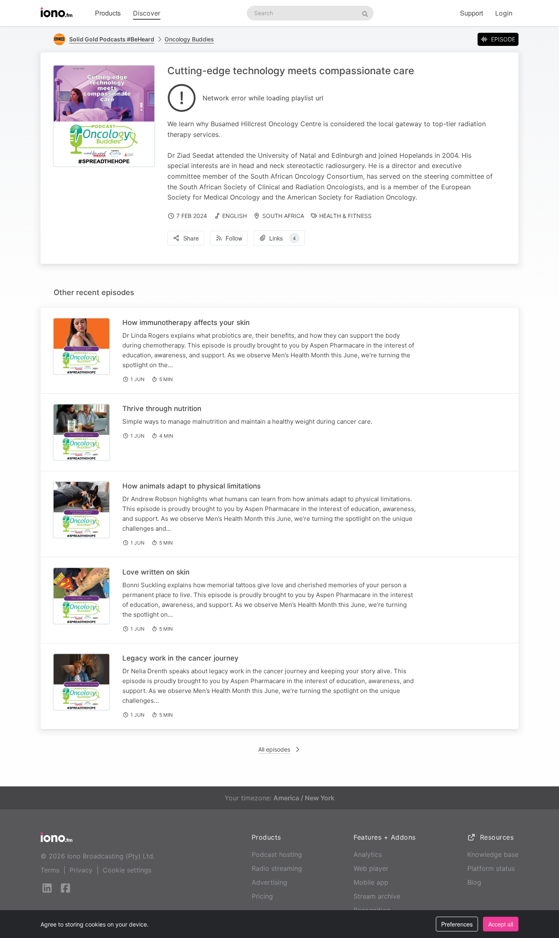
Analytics (368, 854)
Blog (474, 882)
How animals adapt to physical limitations (191, 486)
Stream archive (377, 896)
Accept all (500, 924)
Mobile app (371, 882)
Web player (371, 868)
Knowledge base (492, 854)
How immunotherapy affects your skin (186, 322)
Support (471, 13)
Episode (503, 39)
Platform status (491, 868)
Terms (50, 870)
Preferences (457, 924)
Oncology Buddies (189, 39)
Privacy (81, 870)
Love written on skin (155, 572)
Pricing (262, 896)
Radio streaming (277, 868)
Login (503, 13)
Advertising (269, 882)
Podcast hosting (277, 854)
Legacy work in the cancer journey (180, 658)
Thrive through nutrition (161, 408)
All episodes (274, 749)
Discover (146, 13)
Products (108, 13)
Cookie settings (127, 870)
